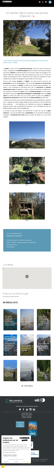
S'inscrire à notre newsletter (20, 424)
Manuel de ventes (35, 459)
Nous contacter (42, 461)
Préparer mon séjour (27, 416)
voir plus (28, 385)
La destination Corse (27, 413)
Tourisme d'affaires (26, 417)
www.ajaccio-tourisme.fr (14, 236)
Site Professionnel (44, 459)
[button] (43, 2)
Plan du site (35, 461)
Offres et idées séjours (26, 414)
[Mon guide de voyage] (46, 2)
